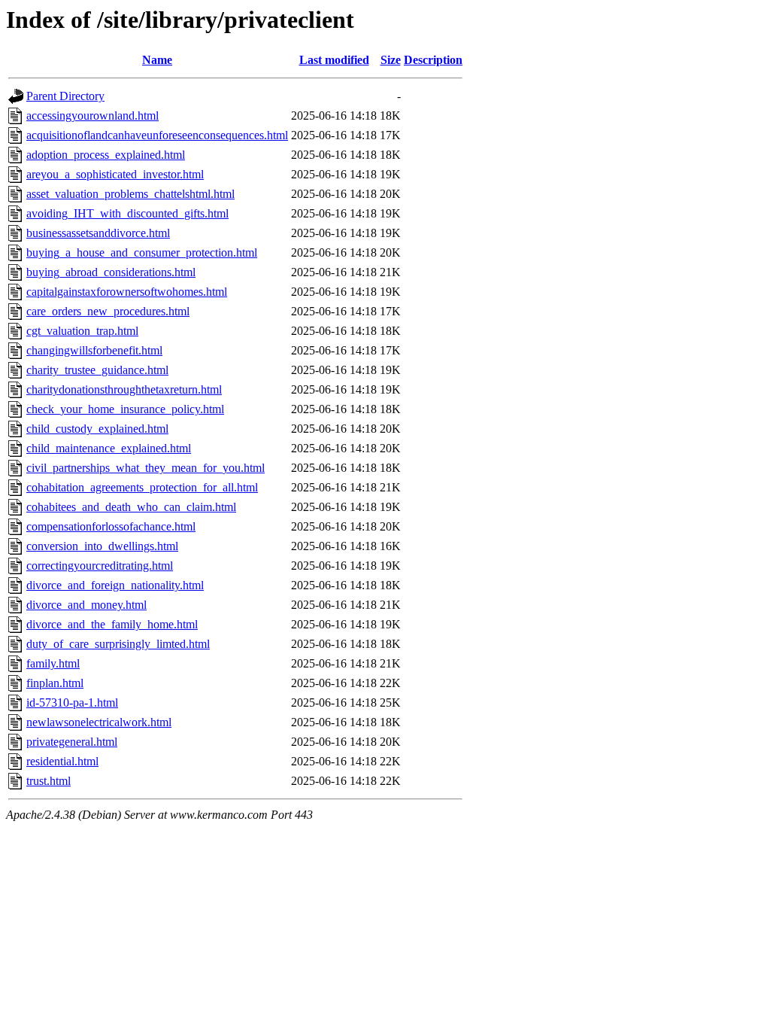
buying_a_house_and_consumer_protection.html (141, 252)
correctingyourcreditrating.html (99, 565)
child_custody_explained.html (97, 428)
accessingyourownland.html (92, 115)
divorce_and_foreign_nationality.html (115, 585)
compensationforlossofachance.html (111, 526)
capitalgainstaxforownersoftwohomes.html (126, 291)
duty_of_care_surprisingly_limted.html (118, 643)
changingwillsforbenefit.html (94, 350)
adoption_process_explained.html (105, 154)
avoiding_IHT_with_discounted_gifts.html (127, 213)
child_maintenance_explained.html (108, 448)
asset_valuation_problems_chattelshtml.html (130, 193)
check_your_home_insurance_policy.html (125, 409)
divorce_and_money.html (86, 604)
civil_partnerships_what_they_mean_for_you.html (145, 467)
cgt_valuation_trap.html (82, 330)
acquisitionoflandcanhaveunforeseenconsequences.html (157, 135)
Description (433, 59)
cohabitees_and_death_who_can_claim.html (131, 506)
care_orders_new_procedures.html (107, 311)
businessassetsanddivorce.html (98, 233)
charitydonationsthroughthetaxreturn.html (124, 389)
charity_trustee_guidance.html (97, 369)
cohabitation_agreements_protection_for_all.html (142, 487)
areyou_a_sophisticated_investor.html (115, 174)
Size (390, 59)
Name (157, 59)
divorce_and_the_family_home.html (112, 624)
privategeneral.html (71, 741)
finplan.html (54, 683)
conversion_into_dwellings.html (102, 546)
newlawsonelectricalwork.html (98, 722)
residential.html (62, 761)
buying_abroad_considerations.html (111, 272)
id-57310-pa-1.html (72, 702)
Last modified (334, 59)
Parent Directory (65, 96)
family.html (53, 663)
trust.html (48, 780)
